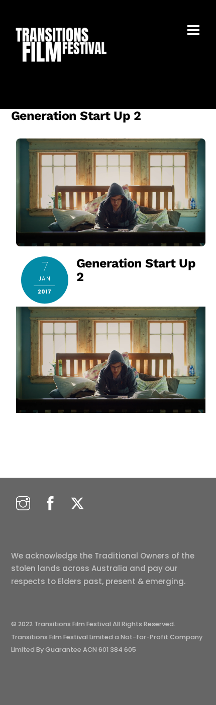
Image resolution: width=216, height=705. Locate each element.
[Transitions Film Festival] (60, 67)
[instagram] (23, 504)
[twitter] (77, 504)
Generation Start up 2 (76, 115)
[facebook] (50, 504)
